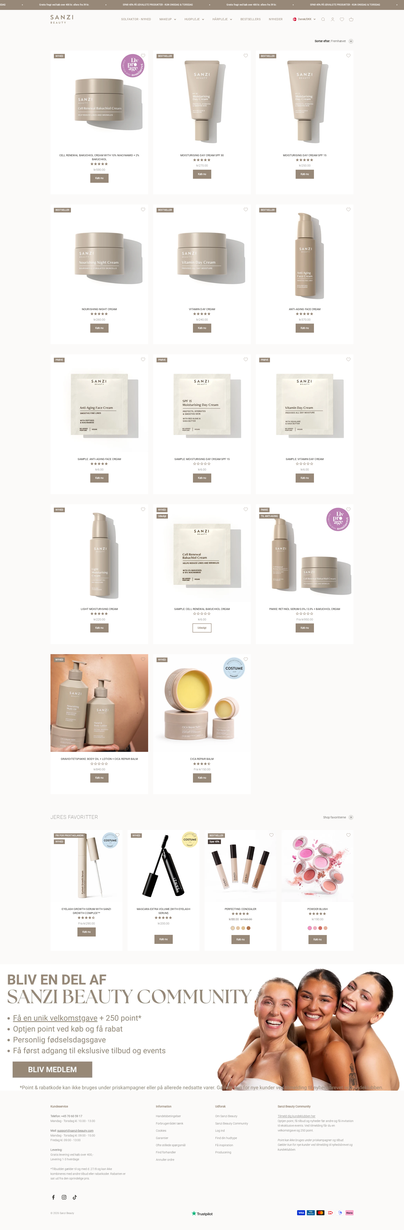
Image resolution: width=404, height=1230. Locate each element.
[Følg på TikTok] (75, 1197)
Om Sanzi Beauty (226, 1116)
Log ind (220, 1130)
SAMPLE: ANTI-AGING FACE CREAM (99, 459)
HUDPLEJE (192, 19)
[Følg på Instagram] (64, 1197)
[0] (342, 19)
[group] (202, 1027)
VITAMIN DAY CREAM (202, 309)
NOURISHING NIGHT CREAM (99, 309)
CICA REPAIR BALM (202, 758)
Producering (223, 1152)
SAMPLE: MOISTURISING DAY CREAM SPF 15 (202, 459)
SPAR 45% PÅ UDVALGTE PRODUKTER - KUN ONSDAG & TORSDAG (110, 4)
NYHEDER (276, 19)
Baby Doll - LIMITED (310, 928)
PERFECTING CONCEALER (240, 909)
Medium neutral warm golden (243, 928)
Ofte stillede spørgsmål (171, 1145)
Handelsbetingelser (168, 1116)
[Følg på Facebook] (53, 1197)
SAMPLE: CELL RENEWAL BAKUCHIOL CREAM (202, 609)
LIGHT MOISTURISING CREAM (99, 609)
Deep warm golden (248, 928)
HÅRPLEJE (220, 19)
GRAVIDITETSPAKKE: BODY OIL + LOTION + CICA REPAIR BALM (99, 758)
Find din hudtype (226, 1138)
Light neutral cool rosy (233, 928)
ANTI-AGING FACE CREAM (304, 309)
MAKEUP (165, 19)
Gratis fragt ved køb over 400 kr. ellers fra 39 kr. (204, 4)
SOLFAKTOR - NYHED (136, 19)
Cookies (161, 1130)
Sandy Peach (325, 928)
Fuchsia (320, 928)
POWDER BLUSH (317, 909)
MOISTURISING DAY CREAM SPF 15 (305, 155)
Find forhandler (166, 1152)
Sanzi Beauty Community (231, 1123)
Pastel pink (315, 928)
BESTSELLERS (251, 19)
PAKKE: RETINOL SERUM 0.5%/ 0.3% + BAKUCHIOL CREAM (304, 609)
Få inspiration (224, 1145)
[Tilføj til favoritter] (143, 56)
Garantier (162, 1138)
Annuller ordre (165, 1159)
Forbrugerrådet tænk (169, 1123)
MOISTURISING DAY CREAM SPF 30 (202, 155)
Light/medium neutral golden (238, 928)
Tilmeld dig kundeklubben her (296, 1116)
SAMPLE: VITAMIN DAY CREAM (305, 459)
